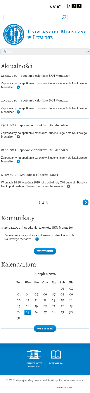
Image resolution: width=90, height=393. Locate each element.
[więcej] (20, 87)
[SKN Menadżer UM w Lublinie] (45, 34)
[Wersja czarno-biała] (79, 6)
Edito (63, 387)
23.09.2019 (8, 174)
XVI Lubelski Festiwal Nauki (39, 174)
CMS (69, 387)
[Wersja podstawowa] (69, 6)
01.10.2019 (8, 150)
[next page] (85, 202)
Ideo (58, 387)
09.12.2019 (8, 125)
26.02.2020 (9, 75)
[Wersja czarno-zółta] (74, 6)
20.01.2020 (9, 100)
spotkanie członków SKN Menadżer (45, 75)
